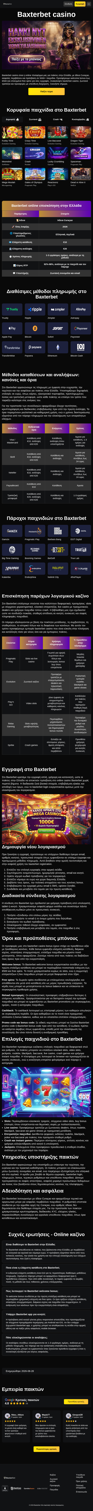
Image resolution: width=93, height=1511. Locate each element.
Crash (56, 119)
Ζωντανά (33, 119)
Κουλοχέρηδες (78, 119)
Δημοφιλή (10, 119)
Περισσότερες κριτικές (46, 1449)
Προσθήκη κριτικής (76, 1402)
